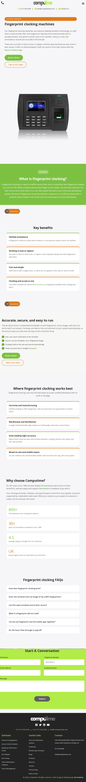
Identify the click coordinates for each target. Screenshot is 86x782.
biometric (46, 488)
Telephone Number (51, 657)
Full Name (4, 657)
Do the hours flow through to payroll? (25, 630)
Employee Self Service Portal (9, 749)
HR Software (6, 754)
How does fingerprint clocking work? (25, 588)
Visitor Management (8, 768)
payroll (34, 348)
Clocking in (32, 747)
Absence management (9, 740)
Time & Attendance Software (8, 763)
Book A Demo (14, 211)
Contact (31, 766)
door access (38, 284)
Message (3, 678)
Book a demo (13, 57)
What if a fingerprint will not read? (24, 613)
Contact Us (64, 9)
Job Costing (5, 758)
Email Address (5, 668)
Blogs (30, 754)
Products (32, 758)
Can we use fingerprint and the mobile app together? (32, 622)
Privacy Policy (33, 770)
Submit (42, 699)
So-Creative (78, 777)
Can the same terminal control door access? (28, 605)
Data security (33, 773)
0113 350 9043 (25, 9)
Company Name (50, 668)
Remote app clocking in (36, 750)
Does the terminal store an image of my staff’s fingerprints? (35, 597)
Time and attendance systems (36, 741)
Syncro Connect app (13, 50)
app (58, 455)
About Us (32, 762)
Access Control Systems (10, 744)
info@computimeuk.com (46, 9)
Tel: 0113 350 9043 (22, 729)
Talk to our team (15, 64)
